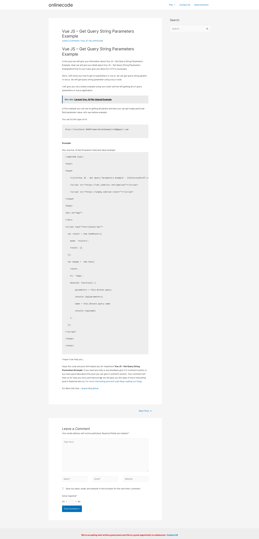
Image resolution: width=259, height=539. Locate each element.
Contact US (184, 5)
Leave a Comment (70, 40)
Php (171, 5)
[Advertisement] (190, 78)
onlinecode (61, 5)
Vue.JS (84, 40)
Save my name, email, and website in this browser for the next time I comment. (103, 488)
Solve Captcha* (69, 496)
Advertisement (201, 5)
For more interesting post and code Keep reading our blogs (114, 381)
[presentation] (174, 5)
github (96, 388)
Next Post (145, 411)
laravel (84, 388)
